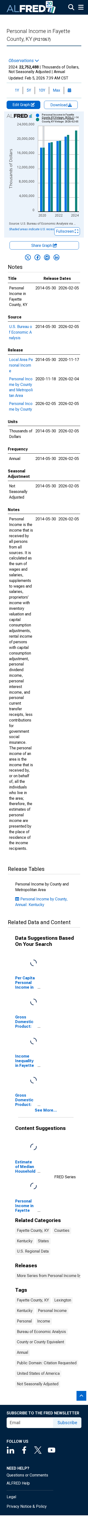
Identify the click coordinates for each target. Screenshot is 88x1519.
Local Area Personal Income (21, 365)
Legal (11, 1497)
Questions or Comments (27, 1475)
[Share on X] (28, 257)
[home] (31, 7)
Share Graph (42, 245)
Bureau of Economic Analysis (41, 1331)
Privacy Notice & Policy (27, 1506)
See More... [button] (46, 1110)
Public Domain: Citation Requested (47, 1363)
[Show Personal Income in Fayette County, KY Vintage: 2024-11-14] (62, 116)
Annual (22, 1352)
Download (59, 105)
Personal (24, 1321)
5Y (29, 90)
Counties (61, 1230)
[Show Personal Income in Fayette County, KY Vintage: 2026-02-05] (62, 120)
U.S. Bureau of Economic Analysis (20, 332)
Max (56, 90)
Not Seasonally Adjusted (37, 1384)
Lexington (62, 1300)
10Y (42, 90)
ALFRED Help (18, 1483)
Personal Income (52, 1310)
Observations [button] (22, 60)
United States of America (38, 1373)
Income (43, 1321)
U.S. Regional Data (33, 1251)
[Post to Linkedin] (56, 257)
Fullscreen (65, 231)
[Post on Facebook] (37, 257)
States (43, 1241)
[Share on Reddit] (47, 257)
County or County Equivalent (40, 1342)
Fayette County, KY (33, 1230)
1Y (17, 90)
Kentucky (25, 1241)
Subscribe (67, 1422)
